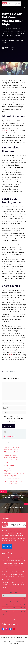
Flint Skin (12, 641)
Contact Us (7, 546)
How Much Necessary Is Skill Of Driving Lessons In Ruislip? (13, 496)
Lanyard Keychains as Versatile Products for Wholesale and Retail (11, 449)
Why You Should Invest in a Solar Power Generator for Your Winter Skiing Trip (14, 473)
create (10, 355)
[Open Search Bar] (20, 8)
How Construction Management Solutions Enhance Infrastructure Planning (13, 565)
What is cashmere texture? (12, 508)
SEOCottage (6, 130)
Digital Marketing (10, 372)
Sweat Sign (5, 531)
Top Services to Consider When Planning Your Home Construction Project (13, 481)
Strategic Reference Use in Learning (13, 571)
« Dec (13, 619)
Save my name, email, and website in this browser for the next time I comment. (14, 418)
